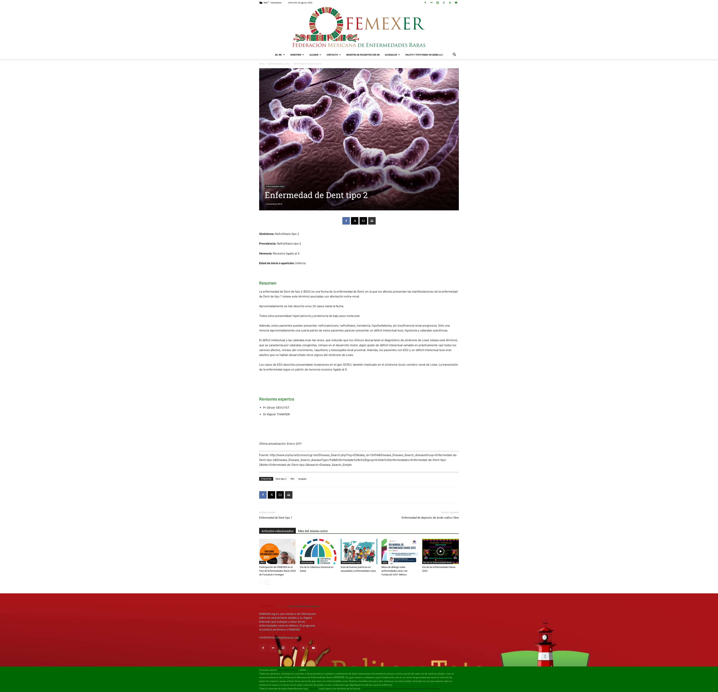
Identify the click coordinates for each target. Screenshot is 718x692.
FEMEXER (313, 688)
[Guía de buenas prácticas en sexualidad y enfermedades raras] (359, 551)
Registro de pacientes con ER (363, 54)
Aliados (313, 54)
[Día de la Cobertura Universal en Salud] (318, 551)
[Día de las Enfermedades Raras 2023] (440, 551)
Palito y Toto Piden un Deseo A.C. (424, 54)
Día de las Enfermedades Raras (437, 562)
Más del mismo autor (313, 531)
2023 (262, 562)
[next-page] (267, 582)
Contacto (332, 54)
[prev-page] (261, 582)
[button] (454, 55)
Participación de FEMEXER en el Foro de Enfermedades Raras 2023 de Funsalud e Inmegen (277, 571)
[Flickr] (431, 2)
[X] (450, 2)
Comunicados (307, 562)
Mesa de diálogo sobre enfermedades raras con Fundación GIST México (394, 571)
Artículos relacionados (277, 531)
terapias (302, 478)
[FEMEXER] (359, 27)
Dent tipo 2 (281, 478)
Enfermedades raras (279, 63)
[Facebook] (425, 2)
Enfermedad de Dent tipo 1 (275, 517)
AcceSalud (391, 54)
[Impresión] (372, 221)
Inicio (262, 63)
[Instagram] (437, 2)
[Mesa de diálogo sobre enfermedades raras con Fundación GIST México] (399, 551)
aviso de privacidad (287, 669)
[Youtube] (456, 2)
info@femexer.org (287, 637)
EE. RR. (278, 54)
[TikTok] (444, 2)
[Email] (363, 221)
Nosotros (295, 54)
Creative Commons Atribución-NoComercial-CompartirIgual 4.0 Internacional (401, 688)
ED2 (292, 478)
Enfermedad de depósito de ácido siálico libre (430, 517)
